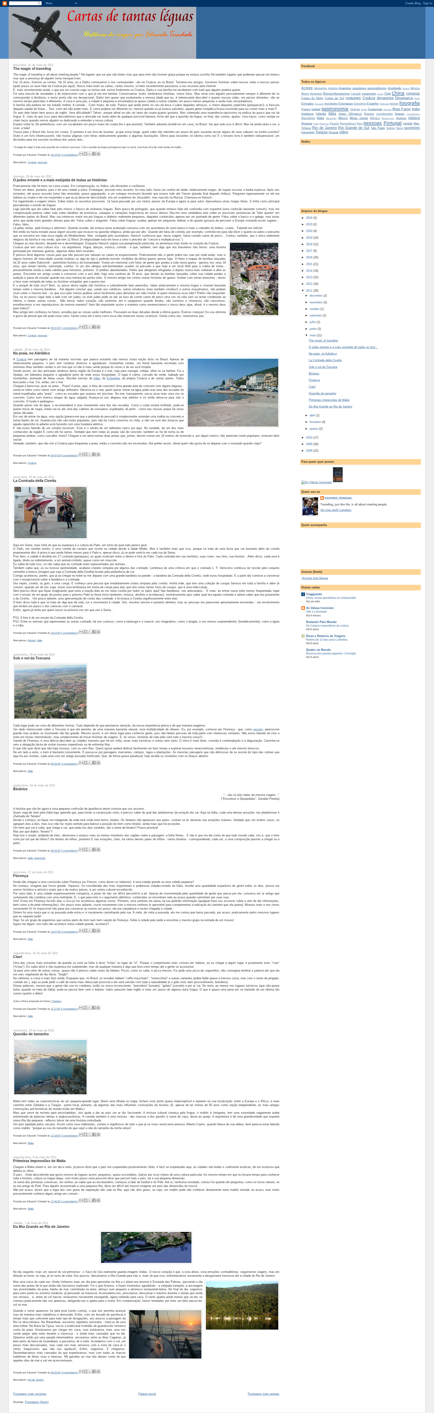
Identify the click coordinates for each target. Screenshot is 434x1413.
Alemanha (320, 88)
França (305, 109)
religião (408, 123)
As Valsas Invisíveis (320, 608)
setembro (316, 315)
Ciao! (17, 957)
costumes (353, 98)
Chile (387, 93)
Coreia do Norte (312, 98)
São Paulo (378, 128)
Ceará (380, 94)
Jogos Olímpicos (350, 114)
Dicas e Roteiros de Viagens (325, 636)
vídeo (343, 132)
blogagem (316, 93)
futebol (315, 109)
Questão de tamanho (31, 1034)
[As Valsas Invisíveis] (338, 482)
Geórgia (355, 109)
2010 (309, 437)
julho (313, 322)
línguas (399, 114)
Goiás (364, 109)
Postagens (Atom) (37, 1402)
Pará (316, 124)
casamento (368, 93)
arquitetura (359, 88)
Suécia (390, 128)
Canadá (356, 93)
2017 (309, 250)
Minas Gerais (359, 118)
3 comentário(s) (69, 763)
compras (413, 93)
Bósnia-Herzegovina (336, 93)
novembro (316, 302)
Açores (307, 88)
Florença (20, 876)
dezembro (316, 295)
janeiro (314, 428)
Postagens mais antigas (263, 1394)
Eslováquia (345, 103)
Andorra (333, 88)
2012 (309, 283)
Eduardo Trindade (338, 498)
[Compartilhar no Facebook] (94, 153)
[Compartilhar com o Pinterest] (98, 153)
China (398, 93)
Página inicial (147, 1394)
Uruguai (333, 132)
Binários (20, 789)
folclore (32, 640)
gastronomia (334, 108)
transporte (39, 858)
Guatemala (375, 109)
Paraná (334, 123)
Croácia (32, 162)
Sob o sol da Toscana (31, 658)
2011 (309, 290)
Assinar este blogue (314, 578)
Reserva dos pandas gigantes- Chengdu (331, 653)
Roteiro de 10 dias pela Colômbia (326, 639)
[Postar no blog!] (85, 153)
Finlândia (384, 104)
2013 (309, 277)
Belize (305, 93)
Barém (406, 88)
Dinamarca (404, 98)
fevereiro (316, 422)
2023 (309, 224)
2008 (309, 450)
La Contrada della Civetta (34, 481)
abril (313, 415)
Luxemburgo (413, 114)
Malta (31, 1143)
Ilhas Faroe (401, 109)
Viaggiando (314, 594)
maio (313, 335)
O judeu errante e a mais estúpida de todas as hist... (343, 347)
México (343, 118)
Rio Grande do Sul (354, 128)
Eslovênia (113, 378)
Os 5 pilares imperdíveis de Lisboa (327, 625)
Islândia (321, 114)
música (414, 118)
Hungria (387, 109)
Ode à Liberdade (316, 611)
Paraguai (324, 124)
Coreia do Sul (334, 98)
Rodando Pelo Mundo (321, 622)
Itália (97, 378)
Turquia (321, 132)
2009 (309, 444)
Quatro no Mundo (318, 649)
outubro (315, 309)
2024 (309, 217)
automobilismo (376, 88)
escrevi (258, 729)
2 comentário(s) (69, 154)
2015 (309, 264)
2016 (309, 257)
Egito (417, 98)
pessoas (42, 162)
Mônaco (375, 118)
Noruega (306, 123)
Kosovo (369, 114)
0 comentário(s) (69, 455)
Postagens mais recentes (30, 1394)
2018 (309, 244)
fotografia (409, 103)
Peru (360, 123)
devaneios (385, 98)
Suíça (399, 128)
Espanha (372, 103)
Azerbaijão (394, 88)
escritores (331, 103)
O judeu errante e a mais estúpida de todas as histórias (60, 180)
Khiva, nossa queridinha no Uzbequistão (331, 597)
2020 (309, 231)
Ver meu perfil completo (335, 510)
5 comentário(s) (69, 850)
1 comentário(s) (69, 328)
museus (401, 118)
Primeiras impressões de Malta (39, 1161)
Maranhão (331, 118)
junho (314, 328)
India (416, 109)
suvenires (412, 128)
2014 (309, 270)
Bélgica (415, 88)
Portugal (393, 122)
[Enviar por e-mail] (81, 153)
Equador (319, 104)
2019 (309, 237)
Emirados (307, 103)
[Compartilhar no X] (89, 153)
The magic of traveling (32, 68)
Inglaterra (307, 114)
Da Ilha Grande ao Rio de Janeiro (41, 1226)
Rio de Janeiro (36, 1379)
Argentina (345, 88)
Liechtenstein (384, 113)
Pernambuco (348, 123)
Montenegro (388, 118)
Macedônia (308, 118)
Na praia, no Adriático (31, 353)
